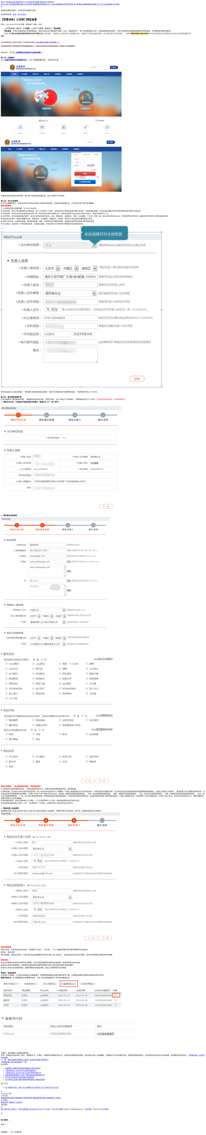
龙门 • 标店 (18, 1087)
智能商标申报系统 (8, 1098)
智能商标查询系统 (39, 1098)
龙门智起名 (36, 1087)
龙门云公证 (54, 1087)
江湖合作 (18, 1102)
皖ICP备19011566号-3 (9, 1109)
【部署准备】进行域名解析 (11, 1062)
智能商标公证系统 (54, 1098)
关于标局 (28, 2)
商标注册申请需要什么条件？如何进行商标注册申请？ (28, 1060)
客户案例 (36, 2)
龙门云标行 (22, 14)
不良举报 (88, 1109)
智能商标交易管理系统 (23, 1098)
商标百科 (43, 2)
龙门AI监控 (45, 1087)
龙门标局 (59, 1109)
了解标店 (11, 1102)
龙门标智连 (9, 1087)
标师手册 (19, 2)
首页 (2, 2)
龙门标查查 (27, 1087)
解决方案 (12, 2)
